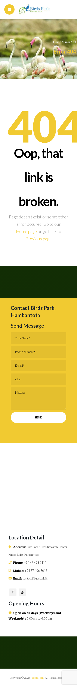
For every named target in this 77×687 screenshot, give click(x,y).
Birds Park (38, 677)
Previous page (39, 238)
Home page (26, 231)
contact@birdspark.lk (35, 578)
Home (57, 42)
